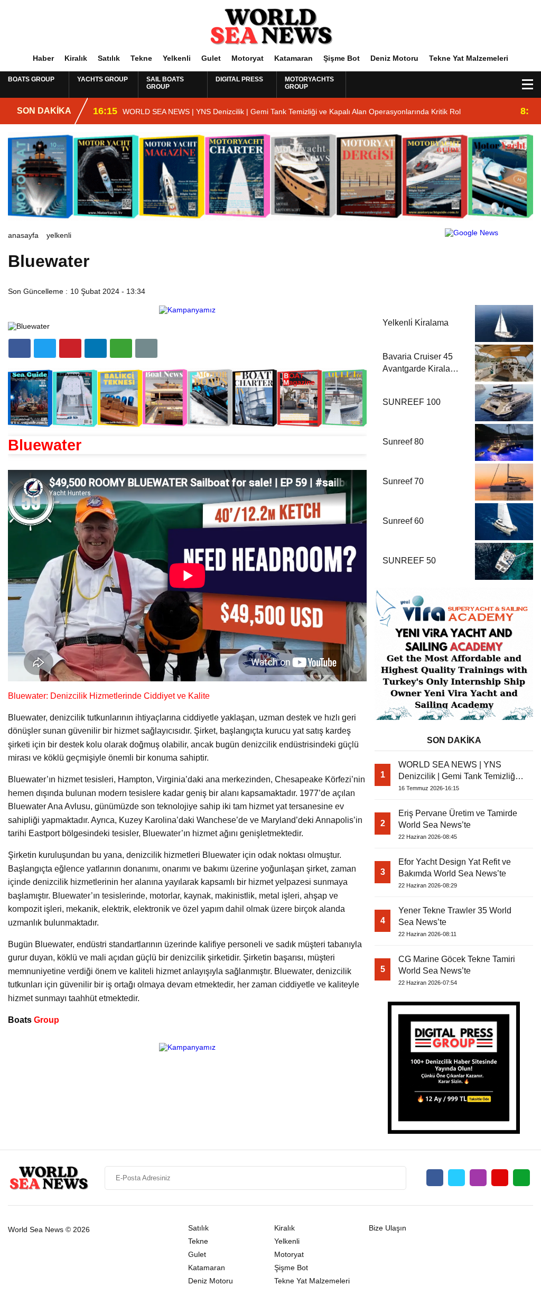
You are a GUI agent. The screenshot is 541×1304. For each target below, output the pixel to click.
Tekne (141, 58)
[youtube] (499, 1177)
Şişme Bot (341, 58)
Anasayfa (23, 235)
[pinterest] (95, 348)
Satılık (109, 58)
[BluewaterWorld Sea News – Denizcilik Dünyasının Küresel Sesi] (270, 26)
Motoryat (247, 58)
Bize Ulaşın (387, 1228)
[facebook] (19, 348)
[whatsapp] (521, 1177)
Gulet (211, 58)
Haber (43, 58)
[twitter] (45, 348)
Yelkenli (177, 58)
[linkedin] (70, 348)
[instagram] (478, 1177)
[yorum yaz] (146, 348)
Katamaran (293, 58)
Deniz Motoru (394, 58)
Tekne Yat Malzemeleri (468, 58)
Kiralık (75, 58)
